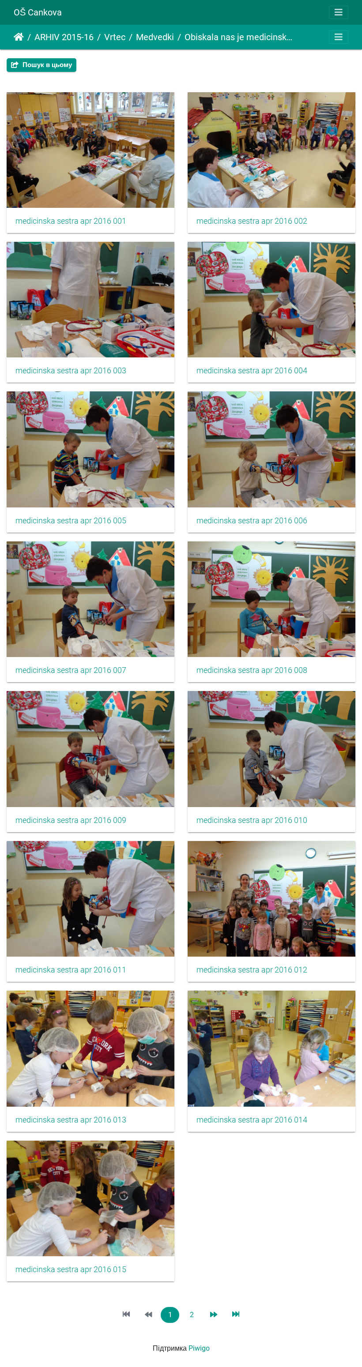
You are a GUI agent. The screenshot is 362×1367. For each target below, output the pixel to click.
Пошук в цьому (46, 65)
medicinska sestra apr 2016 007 (70, 670)
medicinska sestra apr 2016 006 (251, 520)
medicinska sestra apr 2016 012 (251, 969)
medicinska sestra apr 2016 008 (251, 670)
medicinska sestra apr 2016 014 (251, 1119)
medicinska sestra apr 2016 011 (70, 969)
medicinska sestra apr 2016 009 (70, 820)
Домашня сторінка (19, 37)
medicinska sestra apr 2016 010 (251, 820)
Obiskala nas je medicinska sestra (239, 37)
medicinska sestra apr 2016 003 (70, 370)
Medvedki (155, 37)
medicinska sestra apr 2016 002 (251, 221)
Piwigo (199, 1348)
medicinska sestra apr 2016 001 (70, 221)
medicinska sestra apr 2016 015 (70, 1269)
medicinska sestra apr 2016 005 (70, 520)
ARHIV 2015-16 (64, 37)
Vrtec (114, 37)
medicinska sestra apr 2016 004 (251, 370)
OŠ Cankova (38, 12)
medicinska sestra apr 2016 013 (70, 1119)
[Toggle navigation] (338, 12)
